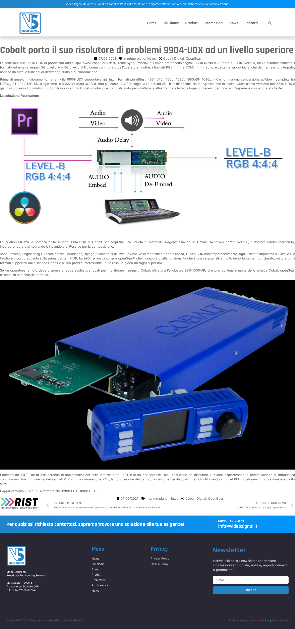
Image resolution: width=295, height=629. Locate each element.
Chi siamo (171, 23)
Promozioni (214, 23)
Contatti (251, 23)
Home (152, 23)
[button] (270, 23)
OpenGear (193, 58)
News (233, 23)
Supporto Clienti (231, 521)
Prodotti (192, 23)
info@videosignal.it (237, 526)
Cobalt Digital (173, 58)
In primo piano (134, 58)
